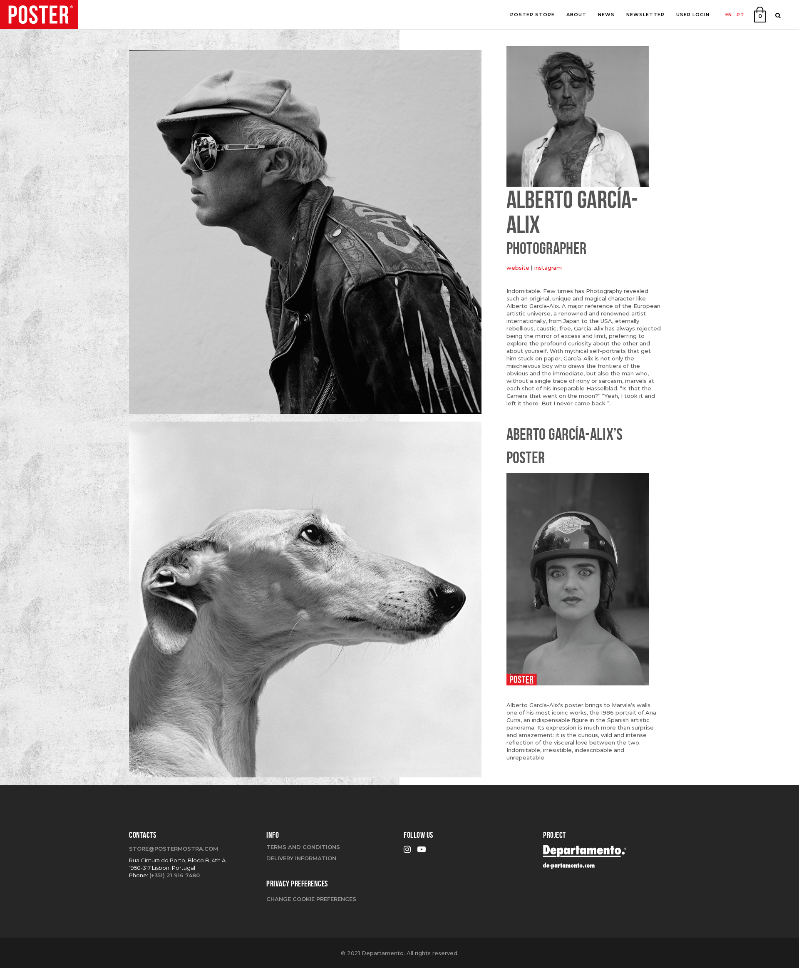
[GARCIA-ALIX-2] (305, 235)
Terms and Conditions (303, 847)
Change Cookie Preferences (311, 899)
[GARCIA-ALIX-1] (305, 602)
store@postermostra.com (173, 848)
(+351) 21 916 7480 (174, 875)
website (517, 267)
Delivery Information (301, 858)
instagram (548, 267)
